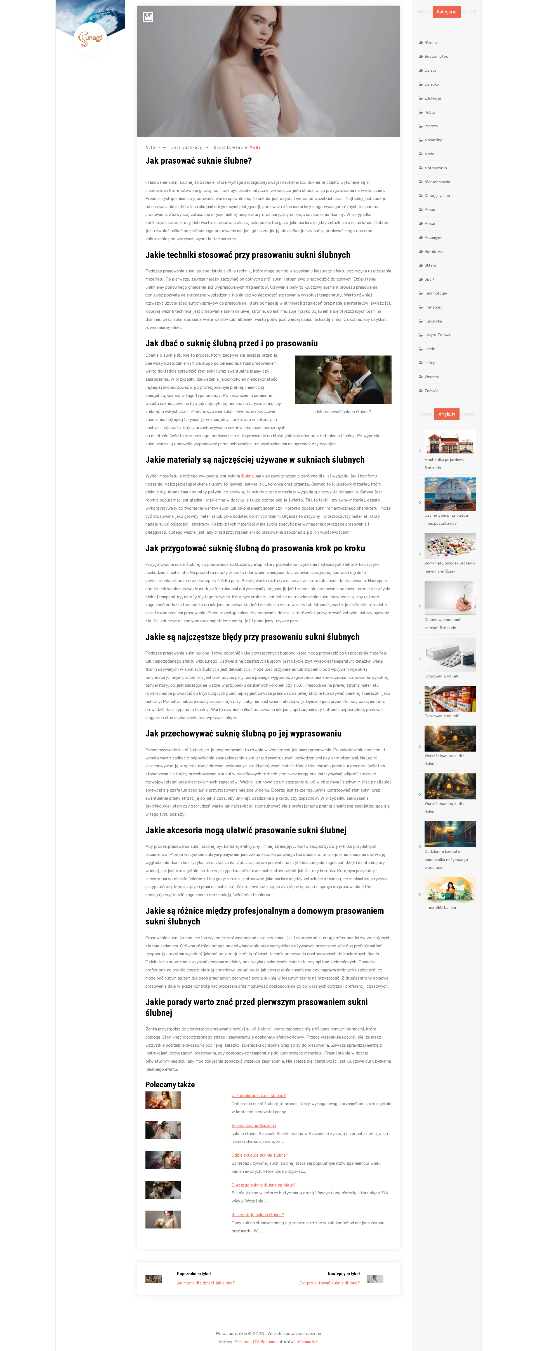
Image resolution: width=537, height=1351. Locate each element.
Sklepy (431, 265)
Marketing (433, 139)
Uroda (430, 348)
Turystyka (433, 321)
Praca (430, 209)
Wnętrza (432, 376)
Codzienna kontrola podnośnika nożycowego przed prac (446, 859)
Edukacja (433, 98)
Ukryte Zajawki (438, 334)
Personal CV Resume (255, 1341)
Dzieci (430, 70)
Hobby (430, 112)
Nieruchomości (438, 181)
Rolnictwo (434, 251)
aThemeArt (307, 1341)
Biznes (431, 42)
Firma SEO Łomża (440, 907)
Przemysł (433, 237)
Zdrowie (432, 390)
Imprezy (431, 125)
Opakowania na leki (442, 676)
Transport (433, 307)
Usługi (431, 362)
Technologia (436, 293)
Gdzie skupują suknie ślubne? (260, 1155)
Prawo (430, 223)
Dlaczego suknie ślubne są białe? (264, 1185)
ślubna (247, 476)
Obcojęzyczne (437, 195)
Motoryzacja (436, 167)
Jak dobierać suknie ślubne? (259, 1095)
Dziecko (432, 84)
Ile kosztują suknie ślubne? (258, 1214)
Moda (255, 147)
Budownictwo (436, 56)
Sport (430, 279)
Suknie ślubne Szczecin (254, 1125)
